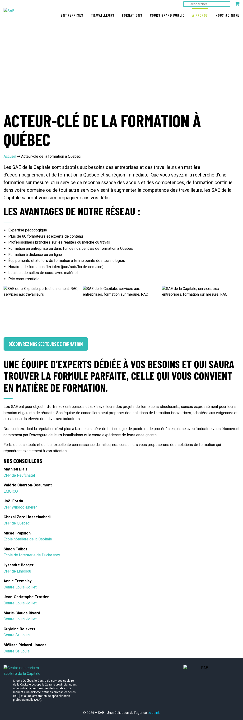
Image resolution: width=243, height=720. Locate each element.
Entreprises (72, 15)
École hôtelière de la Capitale (28, 539)
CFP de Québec (17, 523)
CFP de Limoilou (17, 571)
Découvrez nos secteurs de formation (46, 344)
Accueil (10, 156)
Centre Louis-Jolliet (20, 587)
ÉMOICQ (11, 491)
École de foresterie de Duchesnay (32, 555)
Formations (132, 15)
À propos (200, 15)
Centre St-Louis (17, 635)
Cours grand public (167, 15)
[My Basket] (237, 3)
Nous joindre (227, 15)
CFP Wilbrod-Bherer (20, 507)
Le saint (153, 713)
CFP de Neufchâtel (19, 475)
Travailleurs (102, 15)
